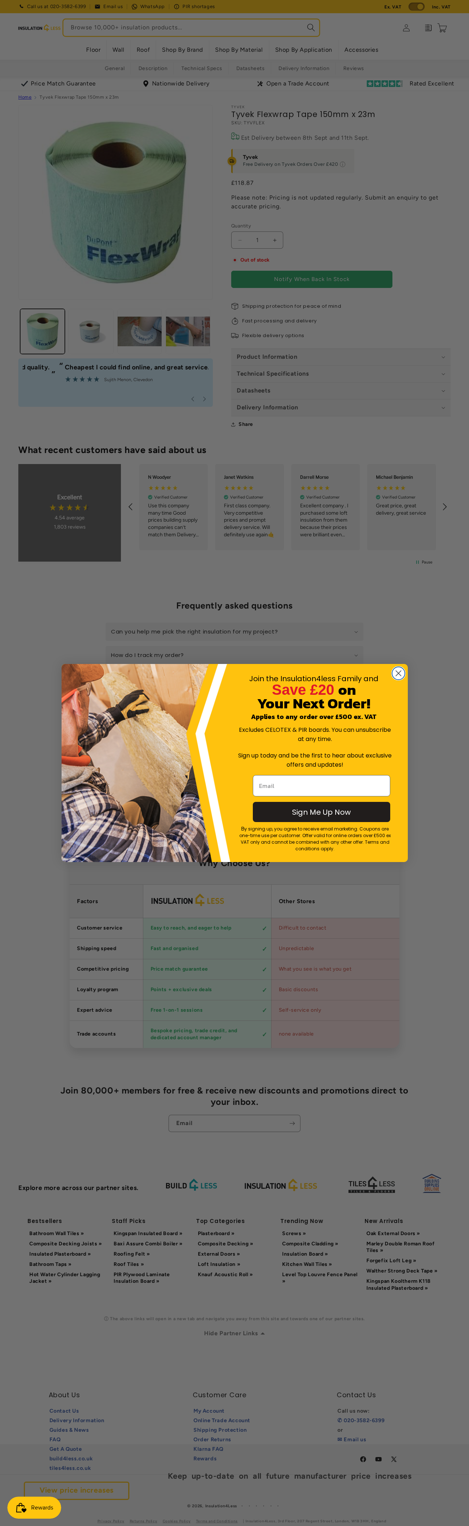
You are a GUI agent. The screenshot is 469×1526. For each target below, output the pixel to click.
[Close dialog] (398, 673)
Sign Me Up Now (321, 812)
